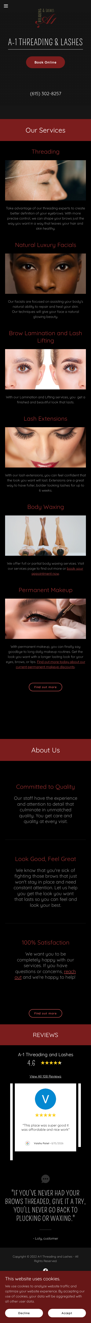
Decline (24, 1313)
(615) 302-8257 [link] (45, 93)
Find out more (45, 687)
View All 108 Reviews (45, 1076)
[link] (45, 6)
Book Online (45, 62)
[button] (8, 6)
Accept (67, 1313)
